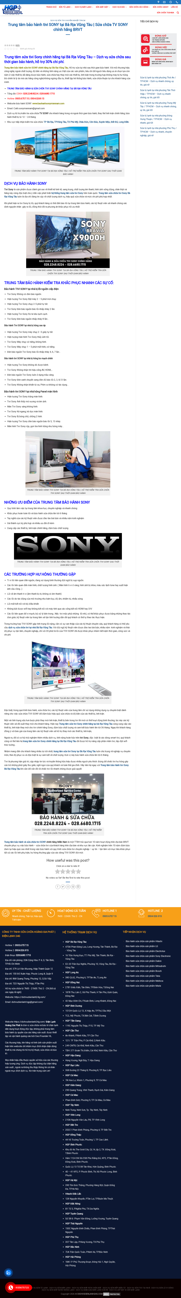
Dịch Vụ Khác (119, 7)
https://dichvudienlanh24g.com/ (30, 997)
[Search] (178, 12)
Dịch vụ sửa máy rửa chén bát (86, 1288)
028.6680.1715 (23, 955)
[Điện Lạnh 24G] (15, 9)
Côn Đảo (93, 122)
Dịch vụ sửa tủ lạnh (38, 1288)
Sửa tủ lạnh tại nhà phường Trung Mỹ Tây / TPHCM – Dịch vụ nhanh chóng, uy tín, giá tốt (158, 106)
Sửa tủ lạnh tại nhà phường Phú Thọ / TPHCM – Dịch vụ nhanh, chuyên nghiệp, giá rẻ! (158, 132)
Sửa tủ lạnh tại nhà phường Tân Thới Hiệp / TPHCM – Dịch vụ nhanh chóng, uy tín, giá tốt (157, 94)
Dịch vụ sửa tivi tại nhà (138, 1288)
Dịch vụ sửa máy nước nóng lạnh (58, 1290)
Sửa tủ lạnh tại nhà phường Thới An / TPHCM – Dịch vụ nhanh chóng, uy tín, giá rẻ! (158, 81)
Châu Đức (83, 122)
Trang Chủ (51, 7)
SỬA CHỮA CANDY (161, 7)
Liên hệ (174, 7)
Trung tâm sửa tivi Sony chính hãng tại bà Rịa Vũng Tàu (85, 724)
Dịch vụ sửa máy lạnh (60, 1288)
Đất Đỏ (114, 122)
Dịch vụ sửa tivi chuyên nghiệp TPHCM (67, 20)
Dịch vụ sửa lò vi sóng (162, 1288)
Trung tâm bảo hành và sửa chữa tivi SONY (25, 842)
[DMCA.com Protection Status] (111, 1294)
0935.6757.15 (22, 945)
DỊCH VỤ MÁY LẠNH (83, 7)
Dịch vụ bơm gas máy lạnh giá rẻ (92, 1290)
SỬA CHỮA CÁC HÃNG (138, 7)
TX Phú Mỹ (72, 122)
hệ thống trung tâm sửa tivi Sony (67, 193)
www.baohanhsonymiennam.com (48, 103)
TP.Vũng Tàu (60, 122)
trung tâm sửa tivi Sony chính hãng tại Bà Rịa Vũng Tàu (49, 741)
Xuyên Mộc (104, 122)
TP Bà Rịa (48, 122)
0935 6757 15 (110, 916)
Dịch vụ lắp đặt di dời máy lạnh (124, 1290)
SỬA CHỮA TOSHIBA (165, 13)
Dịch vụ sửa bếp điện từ (114, 1288)
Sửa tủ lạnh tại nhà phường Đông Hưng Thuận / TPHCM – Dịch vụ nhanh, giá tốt (156, 119)
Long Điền (123, 122)
